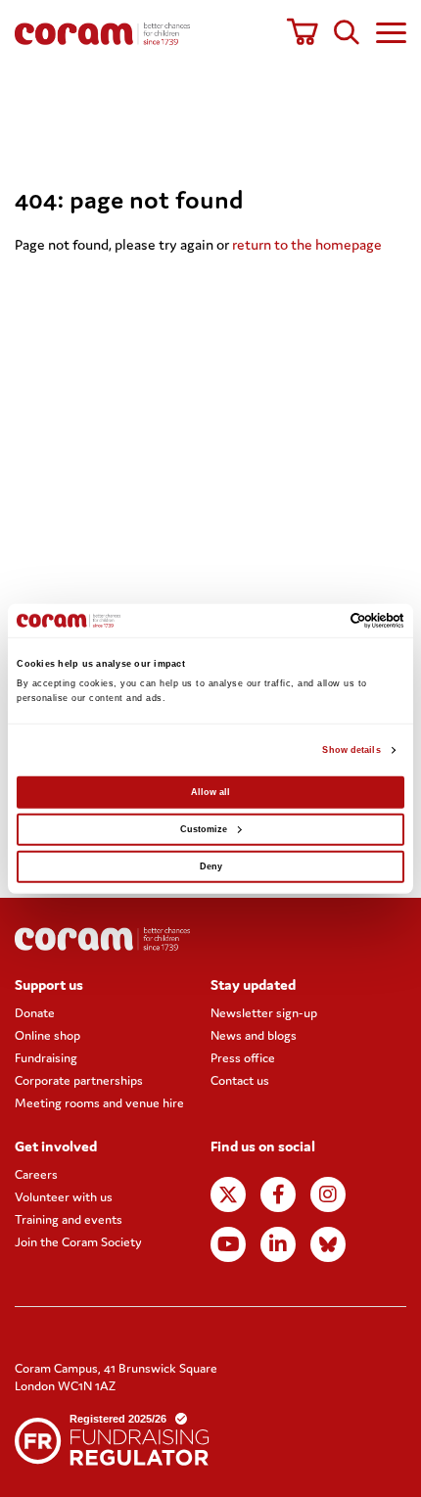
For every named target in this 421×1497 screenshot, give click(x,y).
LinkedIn (278, 1244)
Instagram (328, 1194)
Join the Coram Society (78, 1242)
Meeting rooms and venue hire (99, 1103)
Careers (36, 1174)
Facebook (278, 1194)
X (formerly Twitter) (228, 1194)
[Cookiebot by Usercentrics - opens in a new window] (318, 621)
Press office (242, 1058)
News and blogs (253, 1035)
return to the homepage (307, 244)
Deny (211, 866)
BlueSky (328, 1244)
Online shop (47, 1035)
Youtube (228, 1244)
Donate (35, 1013)
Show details (351, 750)
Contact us (239, 1080)
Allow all (210, 792)
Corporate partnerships (79, 1080)
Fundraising (46, 1058)
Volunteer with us (64, 1197)
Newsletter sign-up (263, 1013)
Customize (203, 829)
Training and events (68, 1219)
